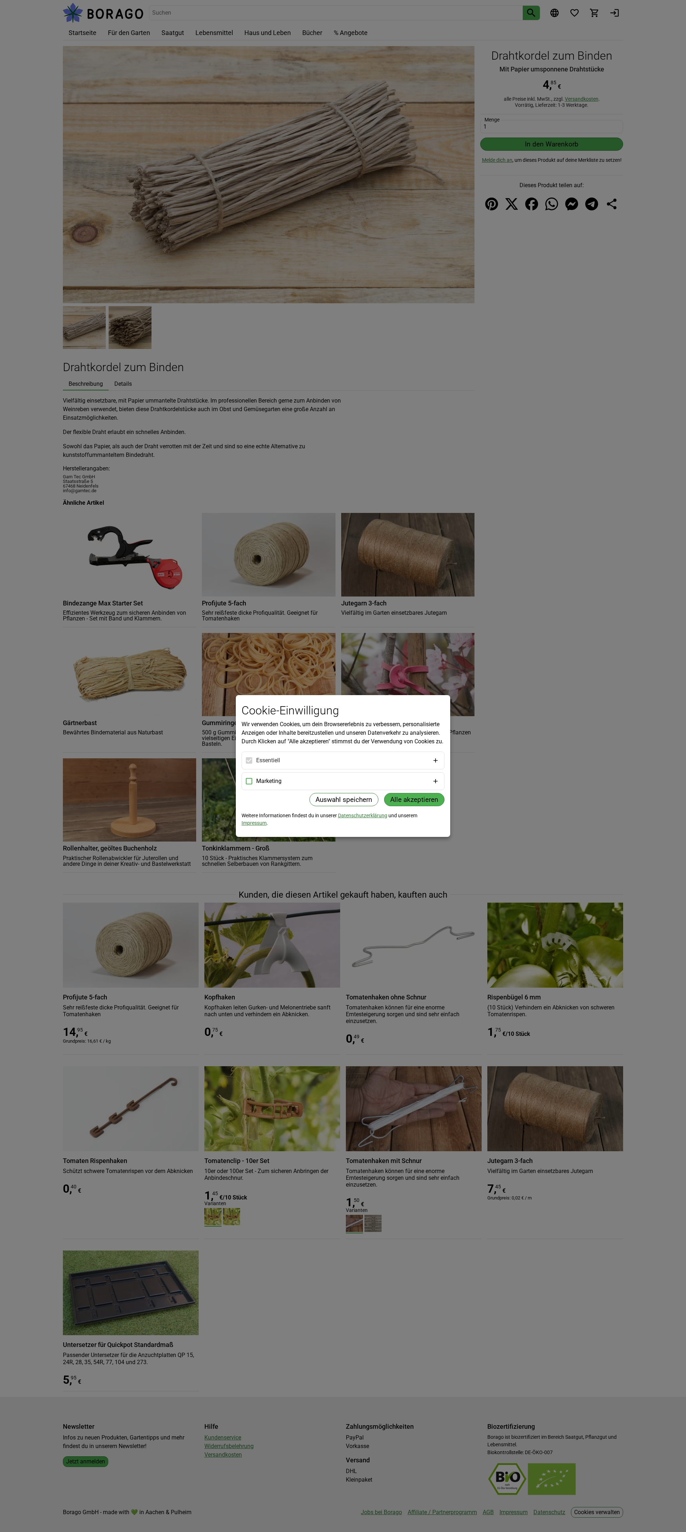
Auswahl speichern (343, 799)
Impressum (254, 823)
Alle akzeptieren (414, 799)
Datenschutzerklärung (362, 815)
